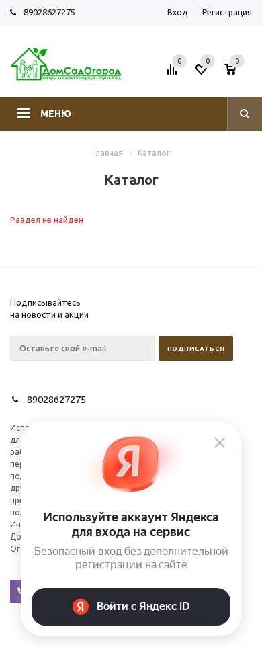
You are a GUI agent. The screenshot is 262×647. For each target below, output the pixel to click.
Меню (55, 113)
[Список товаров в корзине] (240, 73)
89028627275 (49, 12)
